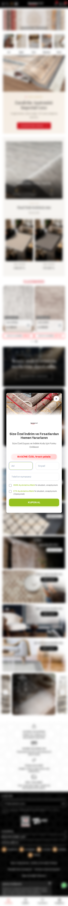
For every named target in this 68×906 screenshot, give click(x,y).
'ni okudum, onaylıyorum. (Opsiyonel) (35, 492)
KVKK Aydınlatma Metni (24, 485)
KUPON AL (34, 502)
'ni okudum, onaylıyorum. (35, 485)
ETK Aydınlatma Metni (23, 491)
